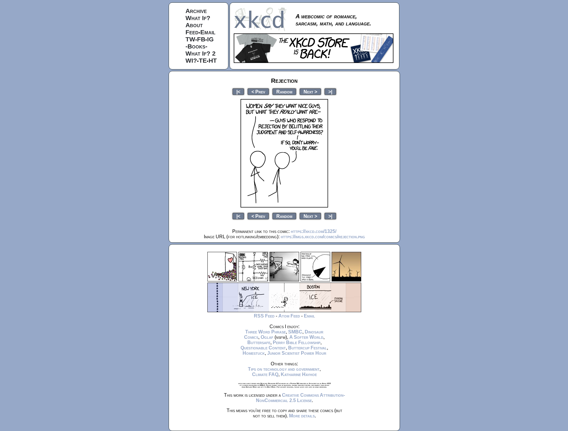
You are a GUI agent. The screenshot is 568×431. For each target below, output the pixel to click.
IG (210, 39)
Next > (310, 91)
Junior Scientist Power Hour (296, 353)
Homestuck (254, 353)
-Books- (196, 46)
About (194, 25)
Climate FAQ (265, 374)
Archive (196, 10)
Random (284, 91)
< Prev (258, 91)
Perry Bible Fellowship (296, 342)
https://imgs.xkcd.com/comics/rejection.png (323, 236)
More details (302, 415)
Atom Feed (289, 315)
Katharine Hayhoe (299, 374)
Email (207, 32)
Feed (192, 32)
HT (213, 60)
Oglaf (267, 337)
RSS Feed (264, 315)
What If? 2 (200, 53)
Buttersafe (258, 342)
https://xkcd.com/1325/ (313, 231)
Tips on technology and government (284, 369)
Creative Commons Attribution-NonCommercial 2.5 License (300, 398)
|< (238, 91)
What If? (197, 17)
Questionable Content (263, 347)
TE (203, 60)
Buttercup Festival (307, 347)
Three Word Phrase (265, 331)
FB (201, 39)
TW (190, 39)
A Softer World (306, 337)
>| (330, 91)
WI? (191, 60)
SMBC (295, 331)
